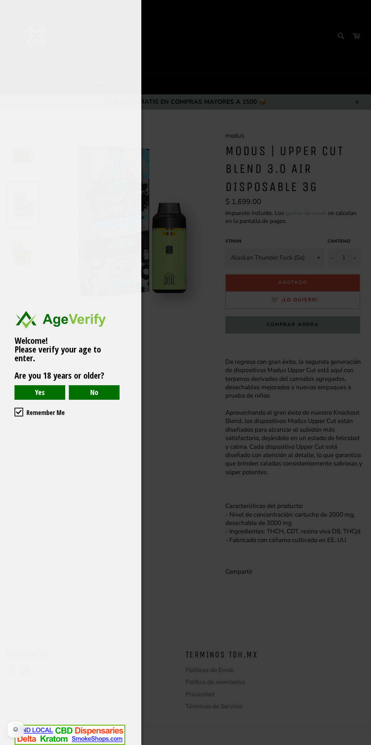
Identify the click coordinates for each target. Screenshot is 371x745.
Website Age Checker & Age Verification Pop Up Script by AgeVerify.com (362, 743)
